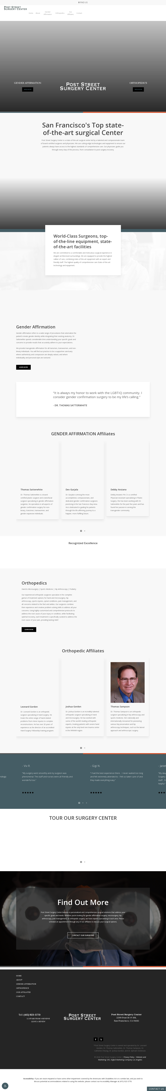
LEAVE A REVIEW (38, 1021)
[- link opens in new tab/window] (96, 1039)
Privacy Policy (129, 1057)
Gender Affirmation (26, 984)
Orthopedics (22, 988)
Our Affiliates (23, 992)
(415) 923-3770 (32, 1014)
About (19, 980)
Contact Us (156, 1088)
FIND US (83, 2)
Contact (20, 996)
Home (19, 976)
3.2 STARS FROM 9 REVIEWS (38, 1019)
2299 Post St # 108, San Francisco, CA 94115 (126, 1017)
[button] (5, 1086)
